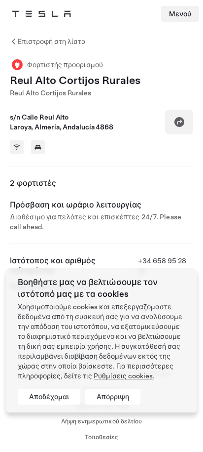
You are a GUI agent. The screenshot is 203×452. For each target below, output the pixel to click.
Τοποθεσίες (101, 437)
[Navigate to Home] (41, 14)
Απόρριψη (113, 397)
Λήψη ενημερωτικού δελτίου (101, 421)
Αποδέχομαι (49, 397)
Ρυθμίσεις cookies (123, 376)
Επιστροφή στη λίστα (52, 41)
